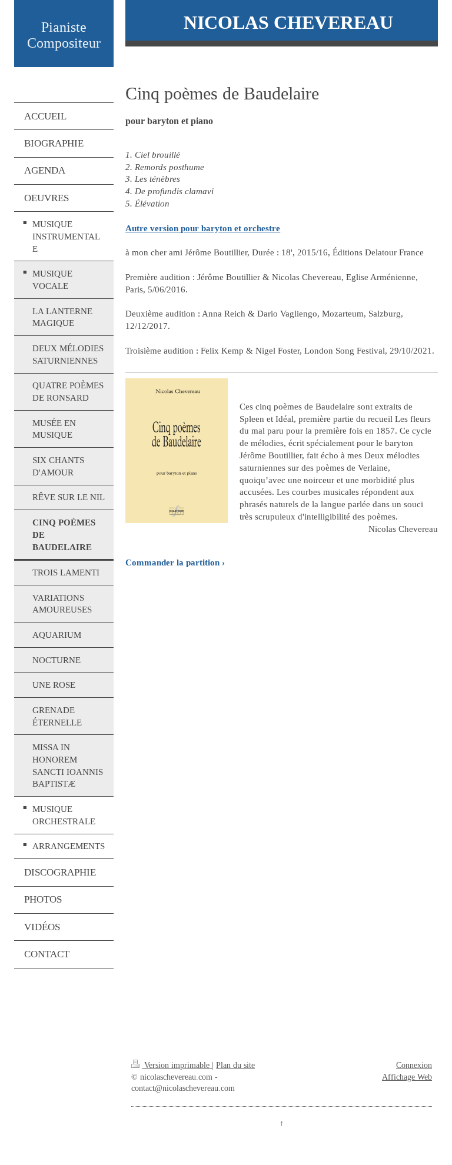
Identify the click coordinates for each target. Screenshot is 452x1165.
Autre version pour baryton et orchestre (202, 228)
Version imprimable (177, 1065)
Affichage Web (407, 1077)
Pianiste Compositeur (64, 35)
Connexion (414, 1065)
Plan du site (235, 1065)
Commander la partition (172, 562)
